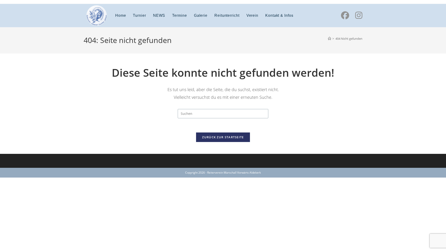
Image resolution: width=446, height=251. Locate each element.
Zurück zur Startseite (223, 137)
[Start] (329, 38)
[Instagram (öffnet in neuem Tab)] (358, 15)
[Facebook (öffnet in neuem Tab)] (345, 15)
